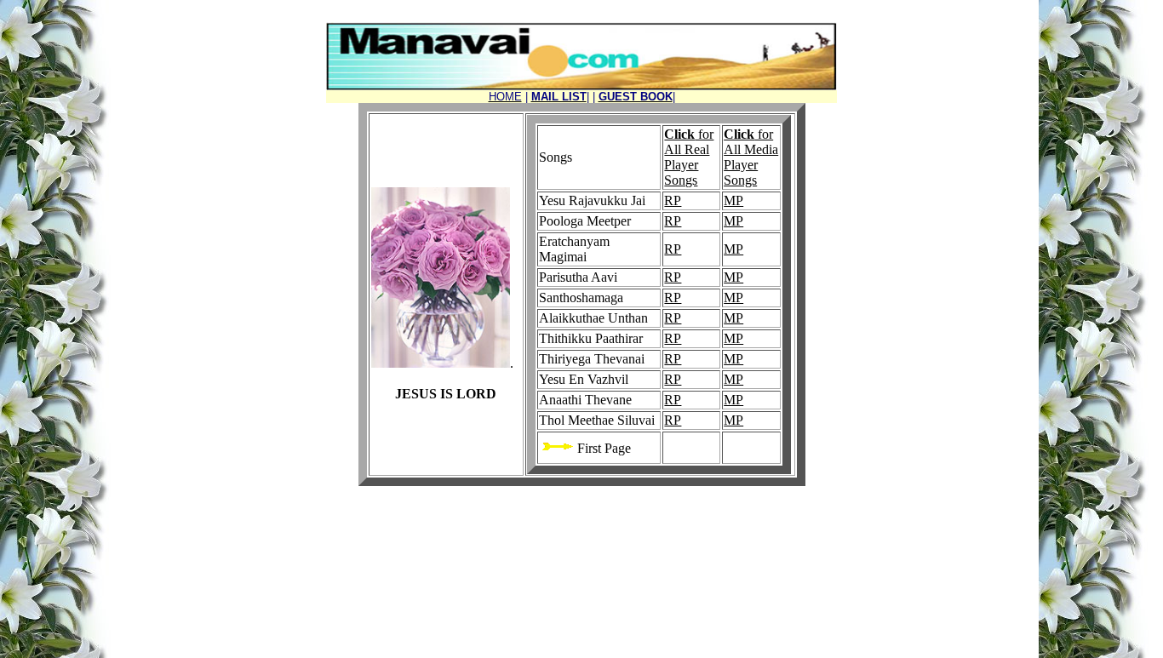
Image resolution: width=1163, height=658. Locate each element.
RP (672, 200)
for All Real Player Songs (688, 157)
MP (733, 200)
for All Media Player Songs (751, 157)
